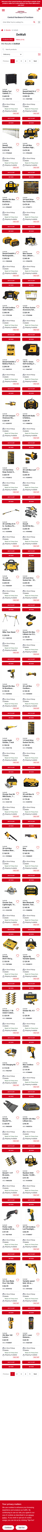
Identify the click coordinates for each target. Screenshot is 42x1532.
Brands (8, 30)
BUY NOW (11, 122)
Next (35, 61)
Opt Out (21, 1528)
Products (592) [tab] (8, 39)
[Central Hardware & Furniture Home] (21, 11)
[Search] (34, 22)
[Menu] (3, 10)
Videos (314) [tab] (20, 39)
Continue (8, 1528)
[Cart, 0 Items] (38, 10)
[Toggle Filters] (39, 54)
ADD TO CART (11, 118)
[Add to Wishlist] (17, 90)
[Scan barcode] (39, 22)
